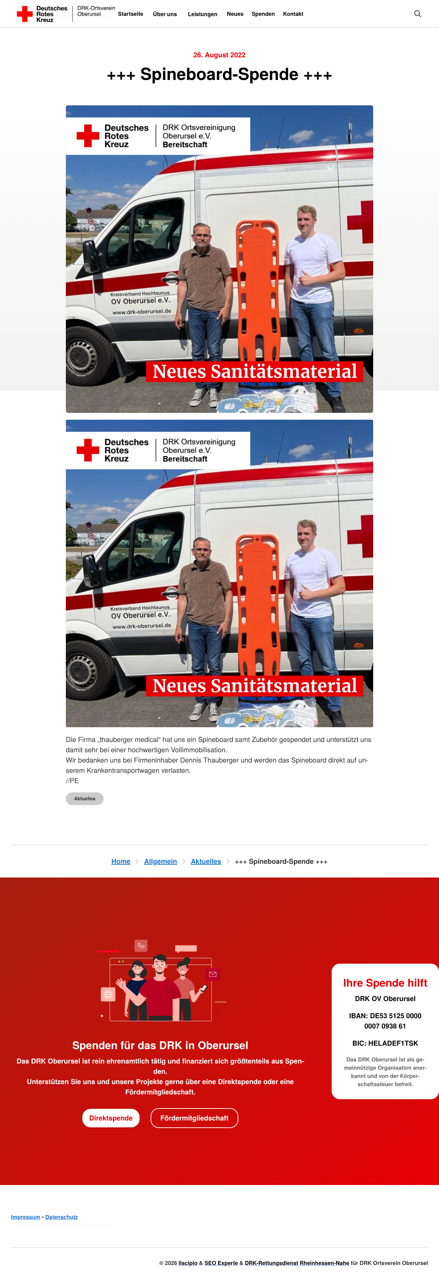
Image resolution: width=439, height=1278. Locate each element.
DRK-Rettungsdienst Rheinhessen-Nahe (297, 1263)
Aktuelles (84, 798)
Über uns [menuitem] (165, 14)
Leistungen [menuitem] (202, 14)
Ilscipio (188, 1263)
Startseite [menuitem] (130, 14)
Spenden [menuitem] (263, 14)
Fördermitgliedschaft (194, 1118)
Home (121, 861)
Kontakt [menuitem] (293, 14)
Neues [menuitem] (235, 14)
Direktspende (111, 1118)
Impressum (25, 1217)
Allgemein (160, 861)
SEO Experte (221, 1263)
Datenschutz (61, 1217)
